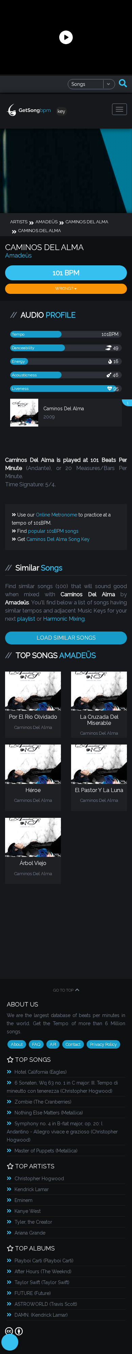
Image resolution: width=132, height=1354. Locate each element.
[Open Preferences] (9, 1342)
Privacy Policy (103, 1044)
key (61, 111)
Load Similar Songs (66, 638)
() (41, 1072)
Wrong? (64, 288)
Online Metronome (56, 515)
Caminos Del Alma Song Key (58, 539)
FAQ (36, 1044)
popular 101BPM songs (53, 531)
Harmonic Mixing (64, 619)
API (53, 1044)
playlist (26, 619)
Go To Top (63, 990)
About (17, 1044)
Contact (73, 1044)
